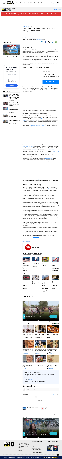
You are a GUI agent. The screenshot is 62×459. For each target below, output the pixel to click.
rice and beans (32, 125)
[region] (41, 400)
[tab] (26, 394)
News (17, 2)
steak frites (34, 149)
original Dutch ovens (49, 188)
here (45, 381)
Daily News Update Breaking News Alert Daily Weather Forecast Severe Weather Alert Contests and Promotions (37, 449)
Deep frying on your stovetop (28, 146)
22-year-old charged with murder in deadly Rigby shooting (14, 104)
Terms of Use (25, 441)
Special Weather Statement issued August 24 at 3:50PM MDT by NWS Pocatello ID (33, 14)
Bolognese (25, 120)
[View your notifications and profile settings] (57, 394)
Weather (21, 2)
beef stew (46, 118)
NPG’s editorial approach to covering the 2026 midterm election (35, 266)
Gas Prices (30, 2)
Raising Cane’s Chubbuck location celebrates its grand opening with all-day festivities (45, 287)
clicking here (31, 379)
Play (39, 2)
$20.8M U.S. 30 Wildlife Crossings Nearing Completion (14, 116)
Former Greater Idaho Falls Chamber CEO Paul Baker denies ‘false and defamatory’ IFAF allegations (14, 97)
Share (42, 2)
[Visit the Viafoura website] (56, 414)
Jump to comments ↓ (26, 241)
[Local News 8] (10, 3)
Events (35, 2)
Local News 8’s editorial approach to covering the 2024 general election (55, 267)
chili (33, 120)
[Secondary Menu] (4, 2)
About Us (24, 444)
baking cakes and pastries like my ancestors (48, 156)
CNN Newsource (26, 37)
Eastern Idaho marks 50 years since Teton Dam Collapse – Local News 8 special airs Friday (26, 268)
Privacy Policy (20, 443)
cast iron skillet (51, 149)
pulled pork (41, 118)
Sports (25, 2)
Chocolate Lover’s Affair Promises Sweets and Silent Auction (55, 285)
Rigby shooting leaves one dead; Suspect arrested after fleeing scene (14, 122)
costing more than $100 (46, 57)
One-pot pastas (53, 123)
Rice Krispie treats (48, 158)
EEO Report (20, 441)
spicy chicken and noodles (41, 125)
